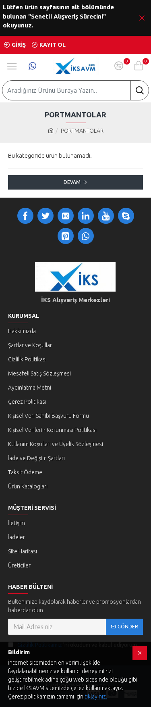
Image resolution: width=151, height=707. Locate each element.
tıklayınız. (96, 696)
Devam (72, 182)
